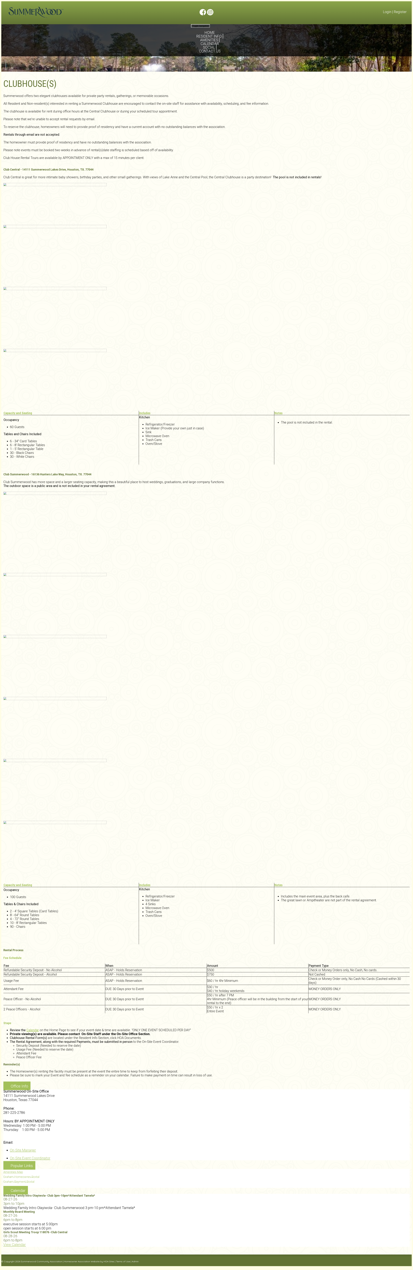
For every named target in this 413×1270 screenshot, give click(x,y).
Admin (135, 1261)
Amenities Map (13, 1172)
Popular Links (22, 1166)
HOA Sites (109, 1261)
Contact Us (210, 51)
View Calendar (14, 1245)
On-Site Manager (23, 1150)
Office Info (19, 1086)
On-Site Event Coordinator (30, 1158)
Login (387, 12)
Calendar (32, 1030)
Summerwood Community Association (41, 1261)
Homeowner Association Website (82, 1261)
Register (400, 12)
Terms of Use (123, 1261)
